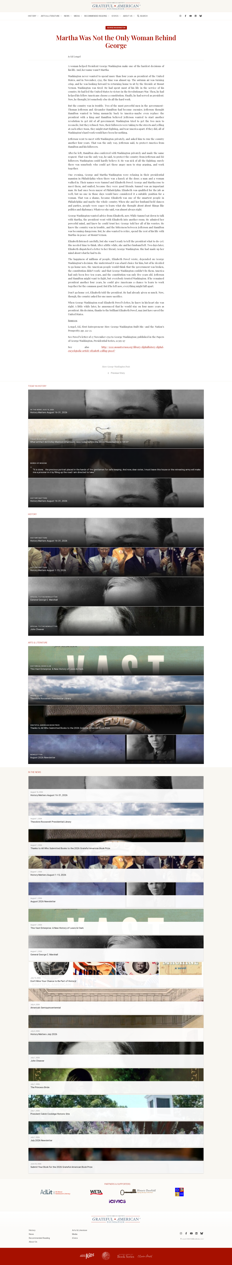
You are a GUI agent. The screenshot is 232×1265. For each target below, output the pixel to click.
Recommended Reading (95, 16)
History (32, 16)
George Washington (116, 28)
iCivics (115, 16)
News (66, 16)
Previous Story (117, 373)
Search (143, 16)
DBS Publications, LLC (195, 1239)
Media (77, 16)
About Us (127, 16)
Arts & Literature (50, 16)
